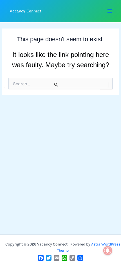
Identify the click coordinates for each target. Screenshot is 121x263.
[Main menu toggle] (109, 11)
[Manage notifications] (107, 250)
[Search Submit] (56, 85)
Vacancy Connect (25, 10)
